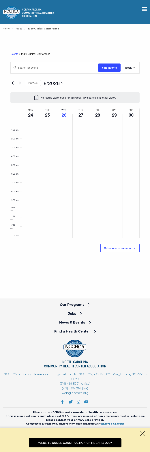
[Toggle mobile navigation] (144, 9)
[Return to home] (75, 353)
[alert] (75, 97)
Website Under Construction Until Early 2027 (75, 442)
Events (14, 54)
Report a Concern (112, 423)
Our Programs (72, 305)
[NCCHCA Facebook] (62, 402)
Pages (18, 28)
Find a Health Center (72, 331)
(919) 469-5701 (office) (75, 383)
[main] (75, 160)
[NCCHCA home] (28, 12)
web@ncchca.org (75, 393)
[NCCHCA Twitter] (70, 402)
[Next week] (20, 83)
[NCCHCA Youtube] (86, 402)
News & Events (72, 322)
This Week (33, 82)
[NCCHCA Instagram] (78, 402)
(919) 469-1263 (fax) (75, 388)
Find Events (109, 67)
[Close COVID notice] (142, 433)
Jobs (72, 314)
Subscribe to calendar (118, 248)
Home (6, 28)
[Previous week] (12, 83)
